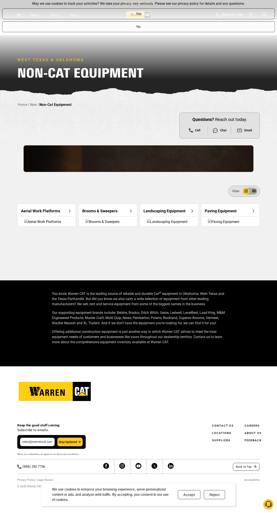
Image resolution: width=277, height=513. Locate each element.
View (235, 191)
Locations (221, 433)
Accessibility (252, 479)
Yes (138, 14)
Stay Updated (68, 442)
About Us (253, 433)
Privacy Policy (26, 479)
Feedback (253, 440)
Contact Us (223, 425)
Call (197, 130)
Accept (189, 494)
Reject (214, 494)
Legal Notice (45, 479)
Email (248, 130)
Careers (252, 425)
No (138, 27)
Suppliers (221, 440)
